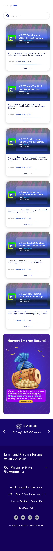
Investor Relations (20, 501)
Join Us (40, 494)
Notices (21, 487)
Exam (29, 62)
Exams (5, 5)
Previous (4, 432)
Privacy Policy (35, 487)
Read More (28, 68)
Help (12, 487)
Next (49, 432)
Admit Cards (20, 62)
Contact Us (36, 501)
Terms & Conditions (25, 494)
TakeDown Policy (27, 507)
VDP (10, 494)
